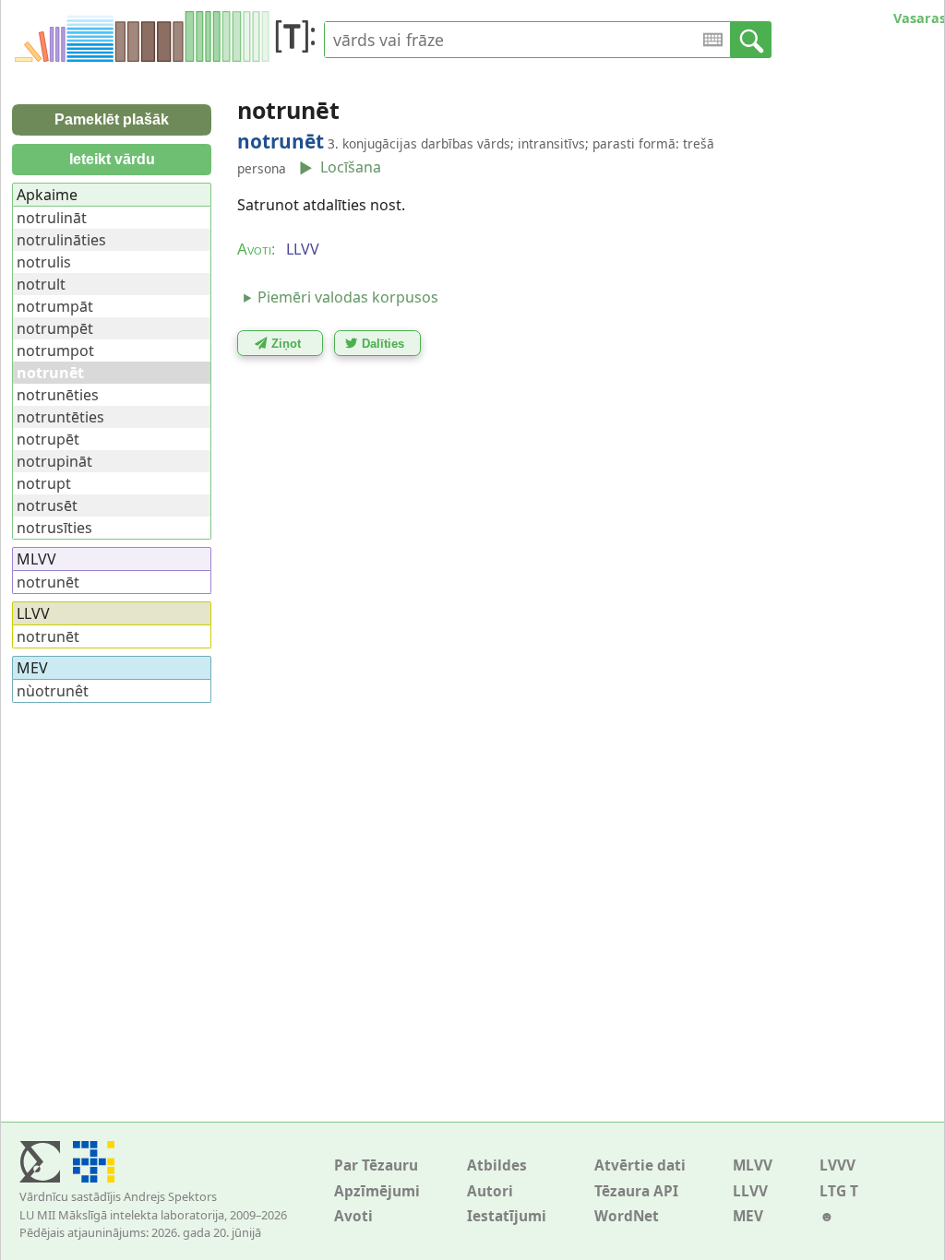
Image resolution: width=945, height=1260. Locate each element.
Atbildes (497, 1165)
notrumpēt (55, 328)
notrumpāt (55, 306)
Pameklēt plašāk (111, 119)
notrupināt (54, 461)
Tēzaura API (636, 1191)
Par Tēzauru (376, 1165)
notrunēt (48, 582)
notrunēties (58, 395)
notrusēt (47, 505)
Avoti (353, 1216)
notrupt (44, 483)
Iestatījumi (506, 1216)
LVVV (837, 1165)
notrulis (44, 262)
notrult (41, 284)
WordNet (626, 1216)
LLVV (750, 1191)
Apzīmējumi (377, 1191)
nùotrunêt (53, 691)
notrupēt (48, 439)
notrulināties (61, 240)
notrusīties (54, 527)
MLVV (752, 1165)
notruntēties (60, 417)
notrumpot (55, 350)
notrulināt (52, 218)
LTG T (838, 1191)
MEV (748, 1216)
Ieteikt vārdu (112, 159)
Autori (490, 1191)
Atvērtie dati (640, 1165)
